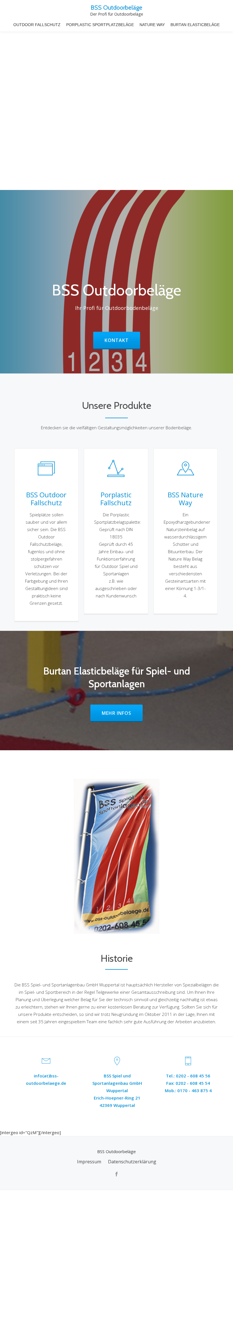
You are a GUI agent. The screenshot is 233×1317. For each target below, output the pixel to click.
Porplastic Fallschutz (116, 498)
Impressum (89, 1162)
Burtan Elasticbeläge (195, 24)
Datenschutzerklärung (132, 1162)
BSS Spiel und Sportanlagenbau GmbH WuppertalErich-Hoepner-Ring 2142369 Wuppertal (117, 1090)
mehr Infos (122, 713)
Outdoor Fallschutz (37, 24)
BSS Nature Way (185, 498)
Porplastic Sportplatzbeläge (100, 24)
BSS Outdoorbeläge (116, 7)
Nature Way (152, 24)
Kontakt (122, 340)
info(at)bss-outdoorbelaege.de (46, 1079)
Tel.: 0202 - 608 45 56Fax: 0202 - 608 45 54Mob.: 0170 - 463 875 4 (188, 1083)
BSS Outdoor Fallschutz (46, 498)
